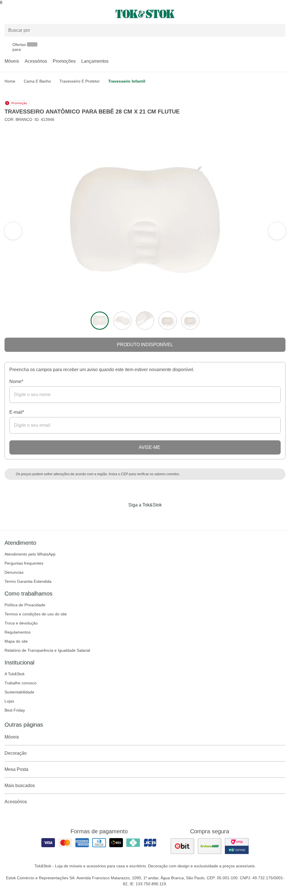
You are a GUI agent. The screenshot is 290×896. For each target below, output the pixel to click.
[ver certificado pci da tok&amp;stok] (237, 846)
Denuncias (14, 572)
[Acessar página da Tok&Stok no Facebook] (121, 516)
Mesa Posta (16, 769)
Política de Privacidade (25, 605)
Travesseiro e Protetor (79, 81)
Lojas (9, 701)
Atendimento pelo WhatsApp (30, 554)
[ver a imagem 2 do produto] (122, 321)
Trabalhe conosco (21, 683)
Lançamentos (94, 61)
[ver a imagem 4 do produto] (168, 321)
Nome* (16, 381)
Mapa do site (16, 641)
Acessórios (36, 61)
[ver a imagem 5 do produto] (190, 321)
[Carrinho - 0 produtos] (282, 13)
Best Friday (15, 710)
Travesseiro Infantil (126, 81)
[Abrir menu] (48, 13)
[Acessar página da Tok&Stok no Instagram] (137, 516)
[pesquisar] (278, 30)
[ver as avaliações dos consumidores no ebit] (182, 846)
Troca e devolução (21, 623)
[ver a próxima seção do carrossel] (13, 230)
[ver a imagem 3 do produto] (145, 321)
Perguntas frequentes (24, 563)
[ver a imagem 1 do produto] (100, 321)
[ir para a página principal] (145, 14)
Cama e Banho (37, 81)
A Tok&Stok (15, 674)
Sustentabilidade (19, 692)
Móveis (12, 61)
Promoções (64, 61)
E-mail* (16, 412)
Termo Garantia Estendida (28, 581)
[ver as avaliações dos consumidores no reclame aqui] (209, 846)
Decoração (16, 753)
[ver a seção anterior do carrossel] (276, 230)
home (10, 81)
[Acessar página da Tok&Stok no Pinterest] (152, 516)
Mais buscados (20, 785)
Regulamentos (18, 632)
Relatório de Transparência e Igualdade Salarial (47, 650)
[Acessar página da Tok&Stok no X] (168, 516)
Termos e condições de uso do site (36, 614)
